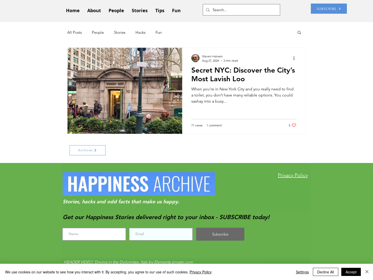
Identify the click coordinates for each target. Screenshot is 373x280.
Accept (351, 271)
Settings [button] (302, 271)
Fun (159, 32)
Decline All (325, 271)
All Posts (74, 32)
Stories (119, 32)
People (98, 32)
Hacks (140, 32)
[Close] (367, 272)
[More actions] (296, 58)
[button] (299, 33)
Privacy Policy (201, 271)
